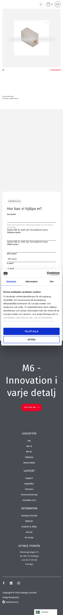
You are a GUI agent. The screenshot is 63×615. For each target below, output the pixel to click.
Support (29, 478)
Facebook (11, 214)
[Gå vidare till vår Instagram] (18, 584)
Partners (29, 489)
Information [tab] (31, 281)
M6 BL (29, 451)
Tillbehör (29, 457)
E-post (10, 263)
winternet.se (12, 602)
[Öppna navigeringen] (58, 4)
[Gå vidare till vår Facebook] (3, 584)
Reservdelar (14, 98)
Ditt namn (12, 254)
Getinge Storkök (29, 515)
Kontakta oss (29, 500)
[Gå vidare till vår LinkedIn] (11, 584)
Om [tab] (51, 281)
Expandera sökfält (41, 5)
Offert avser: (12, 244)
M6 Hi (29, 446)
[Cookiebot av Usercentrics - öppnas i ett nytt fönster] (47, 274)
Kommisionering (29, 494)
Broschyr (29, 537)
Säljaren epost (14, 232)
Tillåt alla (31, 331)
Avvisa (32, 339)
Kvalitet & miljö (29, 526)
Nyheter (29, 521)
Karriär (29, 532)
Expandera (56, 70)
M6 (29, 440)
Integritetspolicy (10, 597)
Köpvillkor (29, 483)
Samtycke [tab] (11, 281)
